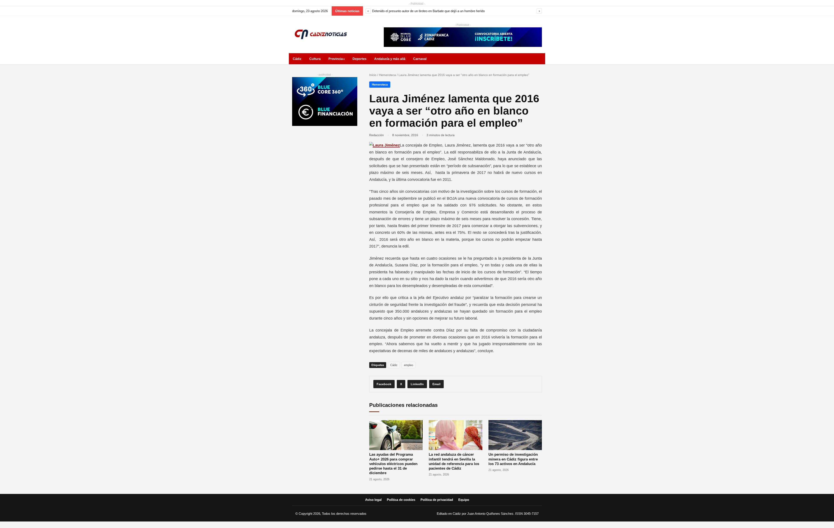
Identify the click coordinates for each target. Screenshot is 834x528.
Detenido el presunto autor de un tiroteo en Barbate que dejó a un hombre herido (428, 11)
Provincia (335, 59)
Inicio (372, 75)
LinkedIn (417, 384)
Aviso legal (373, 500)
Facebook (384, 384)
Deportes (359, 59)
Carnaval (420, 59)
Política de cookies (401, 500)
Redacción (376, 135)
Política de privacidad (436, 500)
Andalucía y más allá (389, 59)
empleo (408, 365)
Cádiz (297, 59)
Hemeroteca (387, 75)
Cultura (315, 59)
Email (436, 384)
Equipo (463, 500)
